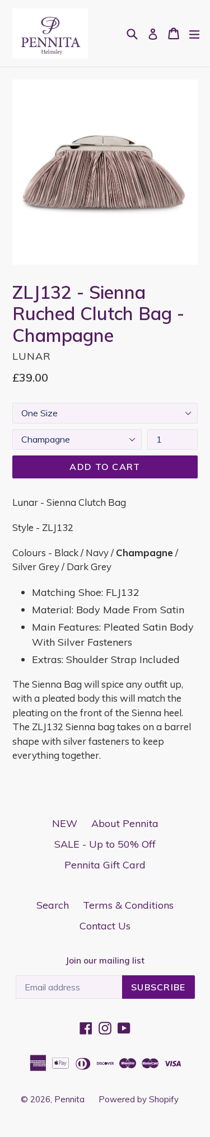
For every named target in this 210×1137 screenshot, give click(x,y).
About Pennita (124, 823)
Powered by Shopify (139, 1099)
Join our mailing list (105, 961)
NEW (64, 823)
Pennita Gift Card (105, 864)
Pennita (69, 1099)
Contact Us (105, 925)
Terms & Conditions (128, 905)
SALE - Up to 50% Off (105, 844)
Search (52, 905)
